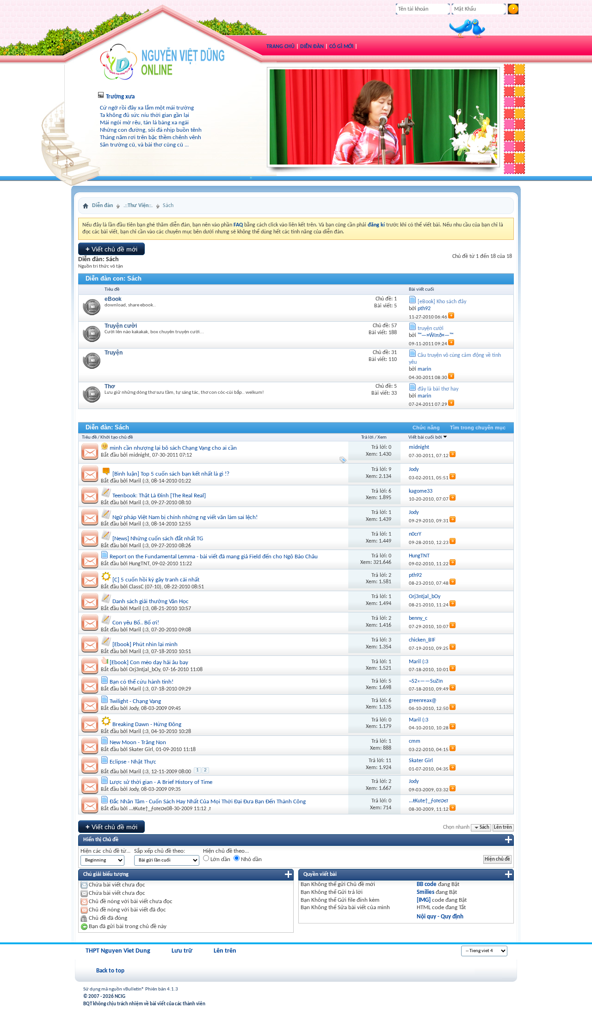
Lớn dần (219, 859)
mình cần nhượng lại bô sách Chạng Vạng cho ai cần (173, 448)
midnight (139, 455)
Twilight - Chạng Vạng (135, 701)
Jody (133, 708)
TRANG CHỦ (280, 46)
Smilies (425, 892)
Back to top (110, 971)
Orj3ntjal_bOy (144, 670)
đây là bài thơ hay (438, 389)
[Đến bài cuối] (453, 456)
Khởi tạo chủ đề (116, 437)
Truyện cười (121, 326)
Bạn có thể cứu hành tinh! (141, 682)
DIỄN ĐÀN (312, 46)
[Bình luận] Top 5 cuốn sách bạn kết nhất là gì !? (170, 474)
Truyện (114, 352)
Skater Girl (141, 749)
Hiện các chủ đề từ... (105, 851)
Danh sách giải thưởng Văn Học (150, 602)
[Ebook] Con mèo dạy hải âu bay (149, 663)
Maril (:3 (138, 481)
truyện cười (431, 328)
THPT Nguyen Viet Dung (118, 951)
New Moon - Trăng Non (138, 743)
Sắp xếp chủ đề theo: (159, 851)
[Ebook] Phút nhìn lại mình (145, 645)
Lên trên (503, 827)
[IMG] (424, 900)
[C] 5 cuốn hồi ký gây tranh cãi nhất (155, 580)
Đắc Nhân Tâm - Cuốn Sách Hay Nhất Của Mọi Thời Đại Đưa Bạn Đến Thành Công (208, 802)
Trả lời (367, 437)
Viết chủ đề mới (111, 249)
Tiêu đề (89, 437)
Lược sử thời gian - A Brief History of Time (161, 782)
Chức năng (426, 427)
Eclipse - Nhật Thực (133, 762)
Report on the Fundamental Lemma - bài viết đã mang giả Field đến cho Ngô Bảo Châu (214, 557)
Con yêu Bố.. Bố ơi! (135, 623)
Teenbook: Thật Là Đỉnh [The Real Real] (159, 496)
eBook (113, 299)
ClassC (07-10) (145, 587)
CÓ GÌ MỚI (341, 46)
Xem (382, 437)
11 (388, 761)
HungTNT (139, 564)
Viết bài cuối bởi (425, 437)
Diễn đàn (102, 205)
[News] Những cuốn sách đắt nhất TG (157, 539)
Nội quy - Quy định (440, 917)
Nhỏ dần (251, 859)
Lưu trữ (182, 951)
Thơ (110, 386)
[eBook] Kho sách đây (442, 302)
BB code (427, 884)
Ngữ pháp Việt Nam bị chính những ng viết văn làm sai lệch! (185, 517)
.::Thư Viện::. (138, 205)
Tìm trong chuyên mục (478, 427)
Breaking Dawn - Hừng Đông (146, 724)
